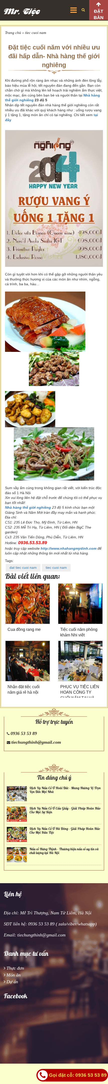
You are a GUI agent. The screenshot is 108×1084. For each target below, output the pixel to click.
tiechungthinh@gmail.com (36, 742)
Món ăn (14, 974)
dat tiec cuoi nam (23, 567)
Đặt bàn (98, 14)
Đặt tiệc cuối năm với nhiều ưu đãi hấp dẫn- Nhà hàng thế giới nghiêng (54, 56)
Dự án (12, 981)
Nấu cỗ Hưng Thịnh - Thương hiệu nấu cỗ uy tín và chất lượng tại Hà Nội (64, 851)
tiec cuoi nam (35, 33)
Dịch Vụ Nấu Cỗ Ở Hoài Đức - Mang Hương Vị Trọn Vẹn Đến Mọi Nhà (65, 790)
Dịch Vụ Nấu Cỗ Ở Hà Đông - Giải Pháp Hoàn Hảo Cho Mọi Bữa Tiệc (64, 830)
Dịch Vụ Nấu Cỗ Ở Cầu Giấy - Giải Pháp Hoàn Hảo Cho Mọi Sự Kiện (64, 810)
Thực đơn (15, 968)
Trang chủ (13, 33)
